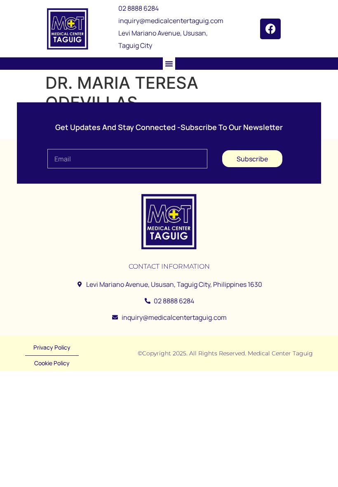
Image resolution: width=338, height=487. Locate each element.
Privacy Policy (51, 347)
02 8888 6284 (138, 8)
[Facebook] (270, 29)
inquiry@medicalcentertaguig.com (170, 20)
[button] (169, 63)
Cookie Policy (52, 363)
